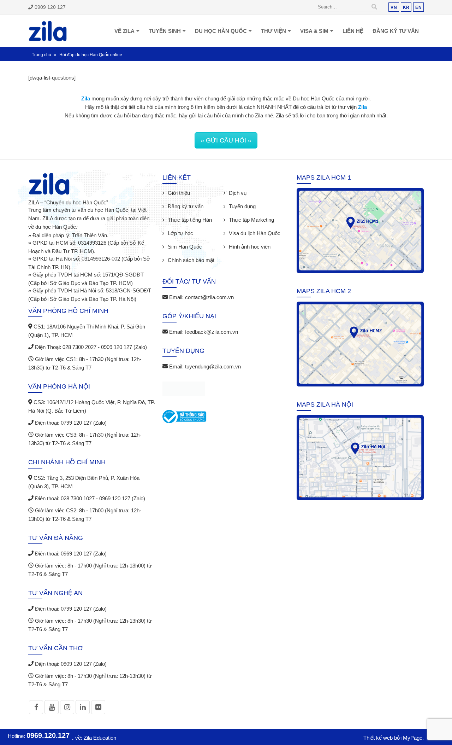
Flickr (98, 707)
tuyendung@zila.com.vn (213, 366)
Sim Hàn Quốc (185, 247)
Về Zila (124, 31)
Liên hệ (353, 31)
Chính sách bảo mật (191, 260)
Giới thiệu (179, 193)
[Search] (374, 7)
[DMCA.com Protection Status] (183, 390)
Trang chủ (41, 54)
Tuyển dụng (242, 206)
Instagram (67, 707)
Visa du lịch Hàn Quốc (254, 233)
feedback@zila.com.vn (211, 332)
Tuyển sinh (165, 31)
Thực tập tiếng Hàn (190, 220)
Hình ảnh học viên (249, 247)
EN (418, 7)
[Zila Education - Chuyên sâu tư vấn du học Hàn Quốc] (47, 31)
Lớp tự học (180, 233)
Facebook (36, 707)
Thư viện (273, 31)
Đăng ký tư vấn (396, 31)
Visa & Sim (314, 31)
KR (406, 7)
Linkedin (83, 707)
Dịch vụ (237, 193)
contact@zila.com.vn (209, 297)
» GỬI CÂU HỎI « (226, 140)
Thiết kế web (378, 738)
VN (394, 7)
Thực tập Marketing (251, 220)
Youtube (51, 707)
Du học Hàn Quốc (221, 31)
